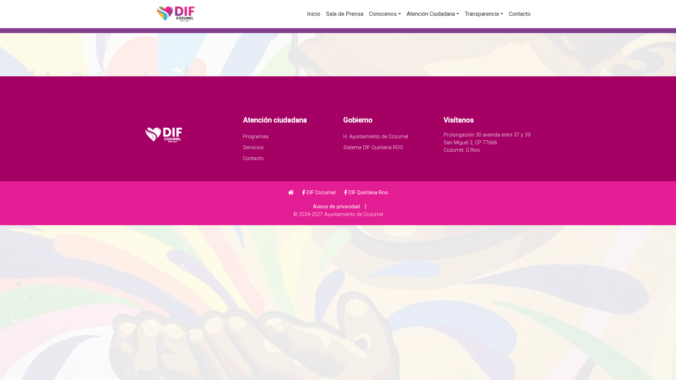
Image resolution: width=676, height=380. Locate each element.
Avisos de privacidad (336, 207)
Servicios (253, 148)
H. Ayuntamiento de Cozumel (375, 137)
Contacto (520, 14)
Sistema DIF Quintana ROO (373, 148)
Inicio (313, 14)
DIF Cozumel (320, 193)
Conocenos (383, 14)
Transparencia (482, 14)
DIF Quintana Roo (367, 193)
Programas (256, 137)
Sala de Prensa (344, 14)
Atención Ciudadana (431, 14)
